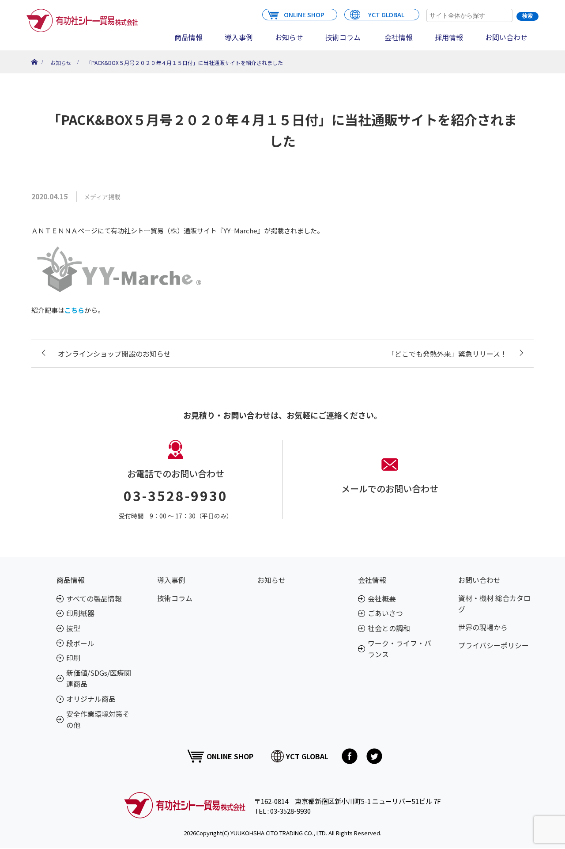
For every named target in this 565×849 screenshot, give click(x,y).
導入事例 (239, 37)
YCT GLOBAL (386, 14)
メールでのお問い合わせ (389, 488)
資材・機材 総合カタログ (494, 604)
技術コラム (343, 37)
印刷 (73, 657)
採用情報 (449, 37)
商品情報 (188, 37)
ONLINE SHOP (304, 14)
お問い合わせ (506, 37)
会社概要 (382, 598)
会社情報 (398, 37)
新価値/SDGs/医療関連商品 (98, 678)
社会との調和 (389, 628)
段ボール (80, 643)
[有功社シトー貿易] (82, 20)
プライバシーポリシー (493, 645)
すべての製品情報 (94, 598)
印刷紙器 (80, 613)
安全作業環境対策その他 (98, 719)
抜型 (73, 628)
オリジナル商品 (91, 698)
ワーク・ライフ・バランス (399, 649)
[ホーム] (34, 53)
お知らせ (289, 37)
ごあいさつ (385, 613)
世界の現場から (483, 627)
